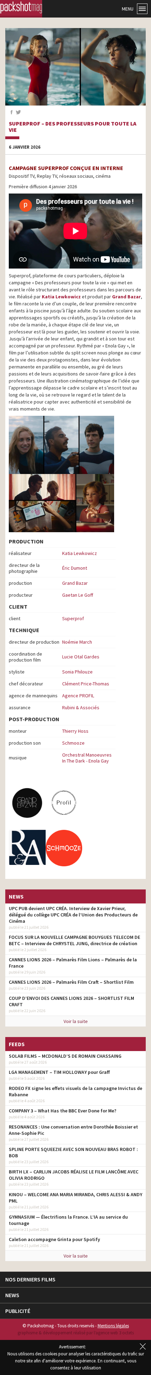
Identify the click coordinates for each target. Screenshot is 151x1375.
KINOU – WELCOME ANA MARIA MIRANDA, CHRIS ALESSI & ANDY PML (75, 1197)
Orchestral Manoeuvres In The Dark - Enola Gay (87, 758)
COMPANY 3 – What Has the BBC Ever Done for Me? (62, 1111)
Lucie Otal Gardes (80, 656)
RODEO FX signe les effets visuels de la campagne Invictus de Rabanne (75, 1091)
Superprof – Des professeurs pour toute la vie (72, 127)
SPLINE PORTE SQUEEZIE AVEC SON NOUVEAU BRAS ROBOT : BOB (73, 1152)
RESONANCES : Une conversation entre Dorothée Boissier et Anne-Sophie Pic (73, 1130)
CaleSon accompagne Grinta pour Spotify (54, 1239)
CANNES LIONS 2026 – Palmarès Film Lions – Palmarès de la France (73, 962)
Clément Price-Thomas (85, 683)
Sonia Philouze (77, 672)
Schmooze (73, 743)
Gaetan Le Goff (77, 595)
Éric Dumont (74, 568)
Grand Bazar (126, 296)
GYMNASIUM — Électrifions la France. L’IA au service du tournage (68, 1220)
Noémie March (77, 642)
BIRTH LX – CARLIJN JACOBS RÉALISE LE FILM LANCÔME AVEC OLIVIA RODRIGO (73, 1175)
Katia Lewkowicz (61, 296)
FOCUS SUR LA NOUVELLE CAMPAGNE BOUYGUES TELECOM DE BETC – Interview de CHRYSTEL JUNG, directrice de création (74, 940)
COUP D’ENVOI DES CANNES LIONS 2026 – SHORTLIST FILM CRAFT (71, 1001)
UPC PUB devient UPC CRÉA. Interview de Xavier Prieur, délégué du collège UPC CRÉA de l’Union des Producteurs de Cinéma (73, 914)
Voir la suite (76, 1021)
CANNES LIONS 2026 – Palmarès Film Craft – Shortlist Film (71, 982)
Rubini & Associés (80, 707)
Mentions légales (113, 1326)
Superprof (73, 618)
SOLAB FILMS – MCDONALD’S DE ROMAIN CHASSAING (65, 1056)
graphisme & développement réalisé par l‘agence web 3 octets (76, 1333)
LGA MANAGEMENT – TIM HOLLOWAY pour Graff (59, 1072)
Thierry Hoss (75, 731)
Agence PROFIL (78, 695)
